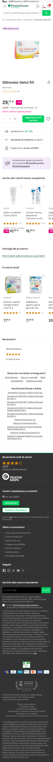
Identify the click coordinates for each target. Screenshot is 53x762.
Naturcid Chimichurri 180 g (25, 423)
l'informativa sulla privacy (25, 605)
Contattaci (11, 503)
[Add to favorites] (48, 119)
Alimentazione (11, 377)
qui (10, 517)
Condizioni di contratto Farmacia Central (26, 711)
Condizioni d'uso (26, 706)
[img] (26, 92)
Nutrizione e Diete (13, 20)
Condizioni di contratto (26, 709)
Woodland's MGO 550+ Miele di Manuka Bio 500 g (25, 415)
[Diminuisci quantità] (5, 119)
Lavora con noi (12, 540)
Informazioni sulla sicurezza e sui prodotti (23, 255)
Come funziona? (14, 536)
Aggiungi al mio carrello (33, 119)
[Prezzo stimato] (36, 108)
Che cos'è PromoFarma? (18, 532)
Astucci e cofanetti (29, 377)
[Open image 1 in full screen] (27, 50)
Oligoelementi (17, 381)
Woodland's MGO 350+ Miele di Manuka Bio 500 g (25, 403)
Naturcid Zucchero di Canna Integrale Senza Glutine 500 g (24, 427)
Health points (12, 552)
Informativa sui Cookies (26, 713)
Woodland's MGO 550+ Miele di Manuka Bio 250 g (25, 397)
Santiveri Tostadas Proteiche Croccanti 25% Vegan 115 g (24, 437)
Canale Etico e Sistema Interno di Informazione (26, 716)
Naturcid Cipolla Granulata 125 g (25, 432)
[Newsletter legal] (4, 606)
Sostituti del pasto (34, 381)
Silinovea (6, 87)
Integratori (28, 20)
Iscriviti (46, 590)
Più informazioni (21, 166)
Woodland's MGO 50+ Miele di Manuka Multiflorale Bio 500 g (24, 409)
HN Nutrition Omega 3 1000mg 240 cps (25, 392)
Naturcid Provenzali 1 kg (25, 419)
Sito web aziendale (14, 555)
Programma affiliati (15, 544)
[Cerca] (46, 13)
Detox (42, 377)
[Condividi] (49, 82)
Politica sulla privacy (26, 704)
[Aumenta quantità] (15, 119)
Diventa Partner (13, 548)
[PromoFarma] (18, 6)
